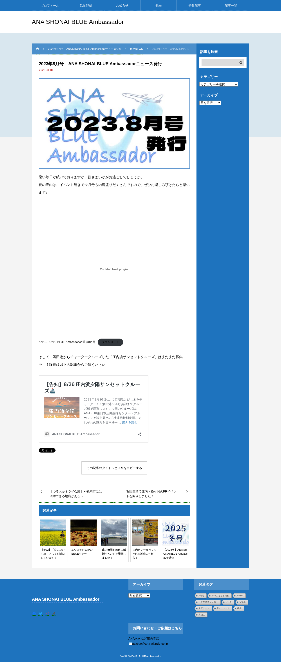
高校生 (201, 614)
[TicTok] (54, 613)
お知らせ (122, 5)
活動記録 (86, 5)
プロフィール (50, 5)
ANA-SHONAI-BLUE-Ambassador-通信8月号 (67, 342)
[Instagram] (47, 613)
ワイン (228, 602)
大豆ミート (203, 608)
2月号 (201, 595)
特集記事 (195, 5)
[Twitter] (40, 613)
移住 (239, 608)
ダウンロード (110, 342)
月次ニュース (223, 608)
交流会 (242, 602)
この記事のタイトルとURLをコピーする (114, 468)
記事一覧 (231, 5)
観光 (158, 5)
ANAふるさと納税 (220, 595)
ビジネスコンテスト (208, 602)
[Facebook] (34, 613)
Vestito (239, 595)
